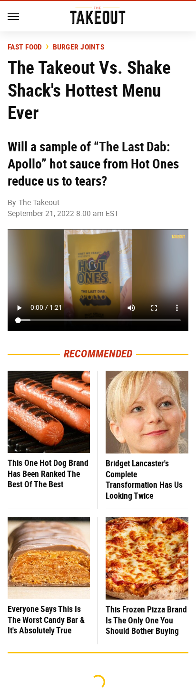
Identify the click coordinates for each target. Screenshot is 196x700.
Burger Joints (78, 47)
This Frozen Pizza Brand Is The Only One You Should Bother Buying (146, 620)
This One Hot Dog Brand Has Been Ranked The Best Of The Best (48, 473)
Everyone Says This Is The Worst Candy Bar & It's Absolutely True (46, 619)
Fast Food (25, 47)
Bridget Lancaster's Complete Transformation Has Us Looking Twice (144, 479)
